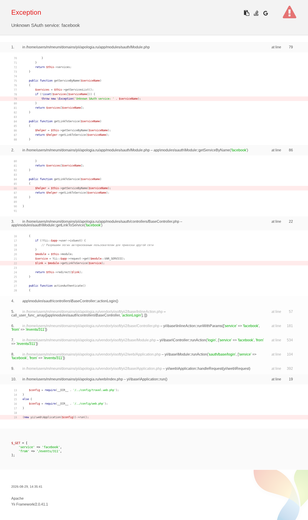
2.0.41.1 (41, 504)
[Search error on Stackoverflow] (256, 13)
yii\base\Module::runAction (186, 354)
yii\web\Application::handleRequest (194, 368)
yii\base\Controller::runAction (183, 340)
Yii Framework (22, 504)
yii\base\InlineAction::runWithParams (192, 326)
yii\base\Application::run (146, 379)
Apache (17, 498)
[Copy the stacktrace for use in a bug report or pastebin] (247, 13)
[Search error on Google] (265, 13)
